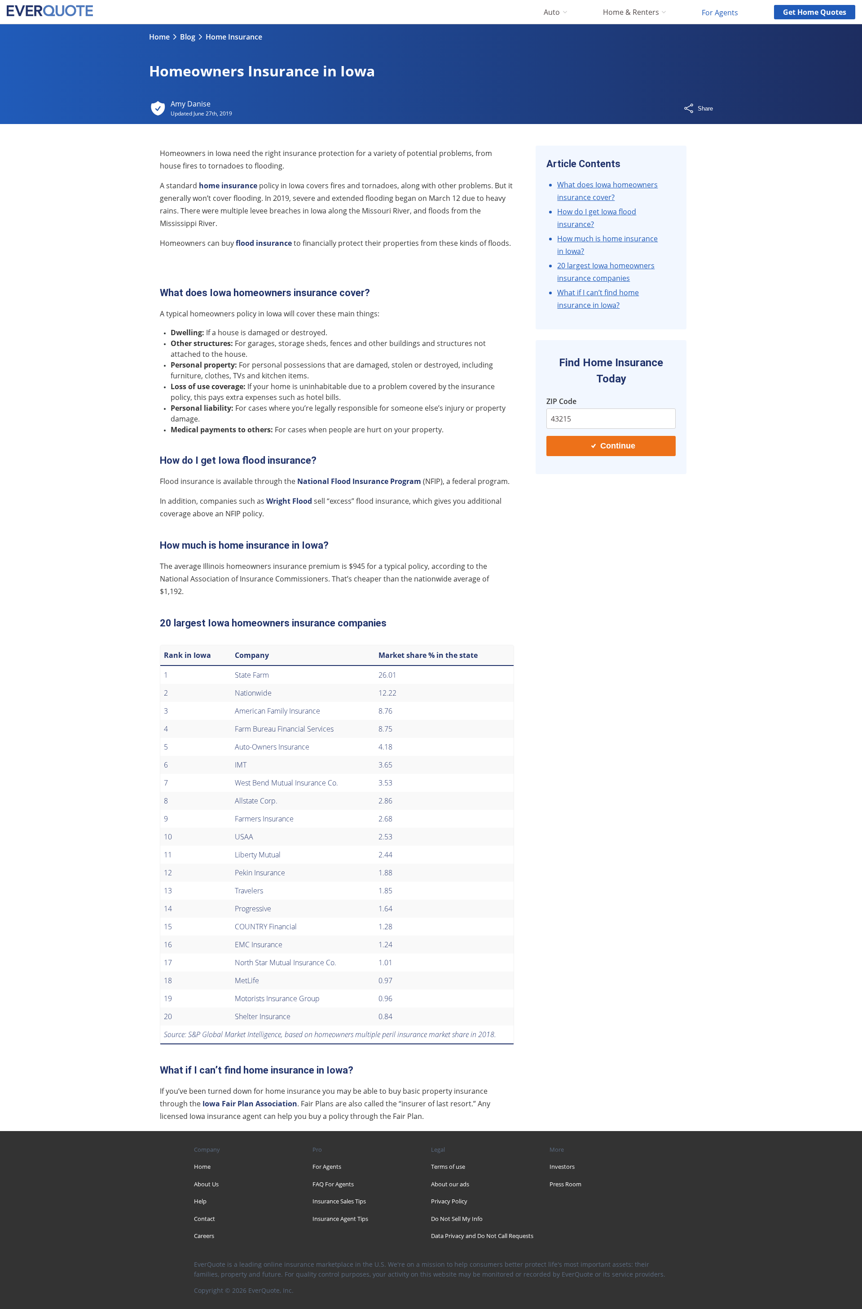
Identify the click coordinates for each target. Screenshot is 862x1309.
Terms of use (448, 1167)
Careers (204, 1236)
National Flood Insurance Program (359, 481)
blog (187, 37)
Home (159, 37)
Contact (204, 1219)
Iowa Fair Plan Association (249, 1104)
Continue (617, 445)
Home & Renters (631, 12)
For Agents (720, 12)
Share (705, 108)
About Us (206, 1184)
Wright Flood (289, 501)
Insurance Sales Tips (339, 1201)
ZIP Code (561, 401)
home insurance (228, 186)
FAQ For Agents (333, 1184)
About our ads (450, 1184)
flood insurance (264, 243)
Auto (552, 12)
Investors (562, 1167)
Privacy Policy (449, 1201)
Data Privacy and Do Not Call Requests (482, 1236)
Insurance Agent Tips (340, 1219)
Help (200, 1201)
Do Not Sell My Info (457, 1219)
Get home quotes (814, 12)
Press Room (565, 1184)
